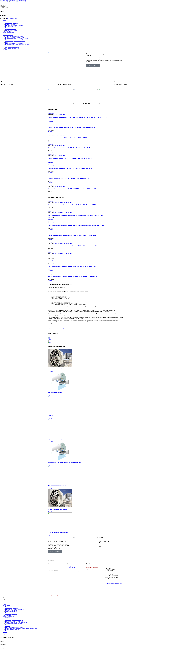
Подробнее (50, 371)
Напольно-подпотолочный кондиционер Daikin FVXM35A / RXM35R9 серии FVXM (72, 276)
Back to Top (2, 634)
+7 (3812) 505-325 (71, 567)
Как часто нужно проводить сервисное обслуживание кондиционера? (64, 462)
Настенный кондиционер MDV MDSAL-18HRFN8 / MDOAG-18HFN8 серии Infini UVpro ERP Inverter (77, 117)
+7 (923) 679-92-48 (71, 566)
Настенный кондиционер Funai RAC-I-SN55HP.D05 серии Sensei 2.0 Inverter (70, 158)
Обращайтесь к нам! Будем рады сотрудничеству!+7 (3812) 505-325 (61, 328)
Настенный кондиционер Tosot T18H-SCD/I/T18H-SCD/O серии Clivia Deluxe (70, 168)
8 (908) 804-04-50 (4, 5)
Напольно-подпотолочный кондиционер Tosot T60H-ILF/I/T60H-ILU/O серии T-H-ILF (73, 256)
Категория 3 (14, 646)
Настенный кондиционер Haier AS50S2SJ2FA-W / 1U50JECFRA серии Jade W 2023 (72, 127)
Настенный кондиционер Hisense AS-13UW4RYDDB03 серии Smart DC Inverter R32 (72, 189)
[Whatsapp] (75, 589)
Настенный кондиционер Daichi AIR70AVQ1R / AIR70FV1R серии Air (68, 178)
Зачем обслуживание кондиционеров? (57, 485)
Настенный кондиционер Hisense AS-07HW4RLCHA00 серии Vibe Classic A (69, 148)
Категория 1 (3, 646)
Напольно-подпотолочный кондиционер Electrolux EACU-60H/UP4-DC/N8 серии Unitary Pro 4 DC (76, 225)
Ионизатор (50, 415)
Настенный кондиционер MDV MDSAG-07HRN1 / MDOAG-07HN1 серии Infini (71, 137)
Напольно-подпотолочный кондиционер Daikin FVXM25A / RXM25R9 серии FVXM (72, 246)
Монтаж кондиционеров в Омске (56, 368)
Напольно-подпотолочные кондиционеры (62, 202)
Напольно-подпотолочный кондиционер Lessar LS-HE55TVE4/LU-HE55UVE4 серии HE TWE (75, 215)
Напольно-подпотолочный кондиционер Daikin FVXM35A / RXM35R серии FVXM (72, 266)
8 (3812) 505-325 (3, 6)
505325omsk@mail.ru (4, 7)
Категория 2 (8, 646)
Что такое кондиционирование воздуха (57, 509)
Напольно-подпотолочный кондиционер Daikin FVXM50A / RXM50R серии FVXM (72, 205)
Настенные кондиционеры (59, 114)
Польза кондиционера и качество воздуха (58, 532)
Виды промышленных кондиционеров (57, 438)
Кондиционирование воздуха (55, 392)
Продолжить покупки (12, 18)
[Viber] (81, 589)
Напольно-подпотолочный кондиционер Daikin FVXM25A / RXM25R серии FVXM (72, 235)
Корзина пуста (3, 18)
